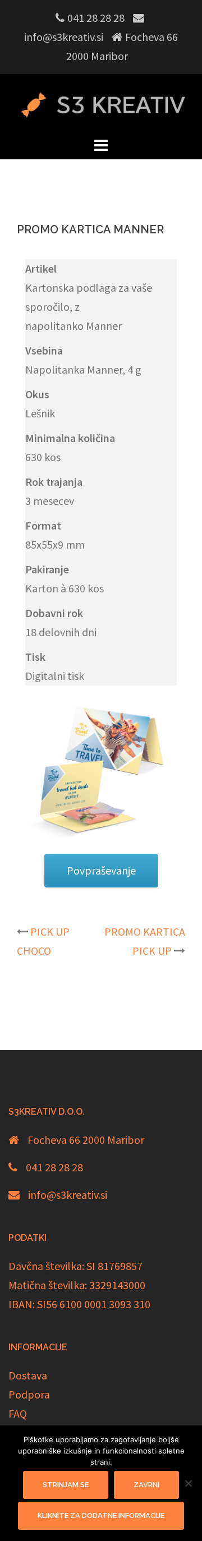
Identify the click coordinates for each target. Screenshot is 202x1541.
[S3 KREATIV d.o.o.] (101, 103)
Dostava (27, 1375)
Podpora (29, 1394)
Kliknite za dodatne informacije (101, 1515)
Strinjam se (66, 1484)
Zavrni (146, 1484)
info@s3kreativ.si (67, 1195)
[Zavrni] (188, 1483)
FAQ (17, 1413)
